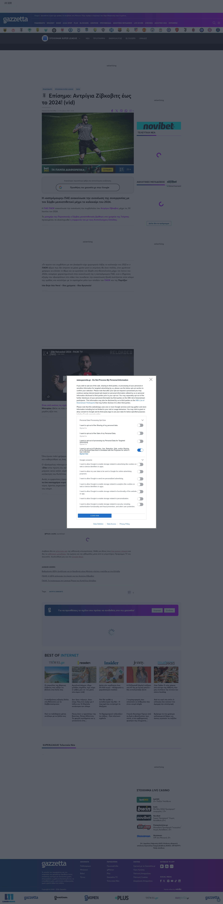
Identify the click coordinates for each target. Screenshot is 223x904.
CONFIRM (94, 516)
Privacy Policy (125, 524)
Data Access (111, 524)
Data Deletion (98, 524)
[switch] (140, 425)
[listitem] (111, 420)
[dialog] (111, 452)
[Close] (151, 380)
